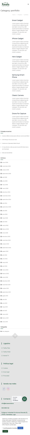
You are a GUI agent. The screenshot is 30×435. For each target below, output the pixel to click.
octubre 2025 (5, 169)
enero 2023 (5, 232)
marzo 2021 (5, 314)
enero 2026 (5, 162)
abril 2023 (4, 221)
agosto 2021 (5, 295)
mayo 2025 (5, 184)
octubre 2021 (5, 288)
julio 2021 (4, 299)
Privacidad (6, 376)
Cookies (5, 368)
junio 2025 (4, 181)
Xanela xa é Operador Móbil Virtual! (11, 143)
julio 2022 (4, 255)
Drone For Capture (19, 113)
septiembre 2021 (6, 292)
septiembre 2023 (6, 206)
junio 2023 (4, 214)
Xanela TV (6, 355)
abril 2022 (4, 266)
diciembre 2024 (6, 192)
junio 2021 (4, 303)
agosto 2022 (5, 251)
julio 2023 (4, 210)
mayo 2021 (5, 306)
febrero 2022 (5, 273)
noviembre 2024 (6, 195)
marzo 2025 (5, 188)
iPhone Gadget (18, 38)
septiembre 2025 (6, 173)
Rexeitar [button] (20, 428)
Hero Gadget (17, 57)
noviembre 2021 (6, 284)
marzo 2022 (5, 269)
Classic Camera (18, 95)
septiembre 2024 (6, 199)
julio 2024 (4, 203)
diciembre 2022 (6, 236)
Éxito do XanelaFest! (7, 152)
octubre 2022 (5, 244)
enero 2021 (5, 321)
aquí (14, 424)
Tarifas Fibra (6, 348)
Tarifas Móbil (6, 352)
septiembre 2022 (6, 247)
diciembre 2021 (6, 281)
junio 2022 (4, 258)
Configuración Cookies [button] (10, 428)
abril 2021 (4, 310)
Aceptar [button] (5, 431)
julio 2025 (4, 177)
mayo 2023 (5, 218)
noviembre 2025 (6, 166)
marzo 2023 (5, 225)
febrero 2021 (5, 318)
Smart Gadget (17, 20)
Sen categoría (5, 331)
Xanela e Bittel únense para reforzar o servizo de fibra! (15, 136)
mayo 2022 (5, 262)
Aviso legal (6, 372)
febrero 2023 (5, 229)
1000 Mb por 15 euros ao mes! (9, 139)
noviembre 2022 (6, 240)
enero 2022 (5, 277)
